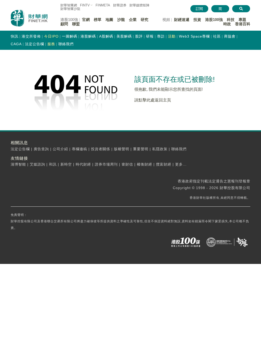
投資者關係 (100, 149)
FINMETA (103, 5)
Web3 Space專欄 (194, 36)
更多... (181, 164)
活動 (172, 36)
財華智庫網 (68, 5)
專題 (242, 19)
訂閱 (199, 9)
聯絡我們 (66, 44)
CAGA (16, 44)
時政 (227, 24)
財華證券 (119, 5)
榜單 (97, 19)
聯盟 (76, 24)
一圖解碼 (69, 36)
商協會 (230, 36)
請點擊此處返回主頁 (152, 100)
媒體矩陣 (139, 5)
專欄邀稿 (79, 149)
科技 (230, 19)
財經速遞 (181, 19)
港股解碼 (88, 36)
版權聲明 (121, 149)
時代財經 (83, 164)
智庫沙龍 (70, 9)
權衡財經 (144, 164)
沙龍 (121, 19)
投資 (197, 19)
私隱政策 (159, 149)
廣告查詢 (41, 149)
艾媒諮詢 (37, 164)
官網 (86, 19)
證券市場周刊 (106, 164)
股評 (139, 36)
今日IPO (51, 36)
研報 (150, 36)
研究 (144, 19)
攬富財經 (163, 164)
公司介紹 (60, 149)
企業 (133, 19)
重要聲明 (140, 149)
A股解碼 (106, 36)
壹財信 (127, 164)
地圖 (109, 19)
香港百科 (242, 24)
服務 (51, 44)
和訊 (53, 164)
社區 (217, 36)
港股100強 (214, 19)
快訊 (14, 36)
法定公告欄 (34, 44)
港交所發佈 (31, 36)
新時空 (66, 164)
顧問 (64, 24)
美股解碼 (124, 36)
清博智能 (18, 164)
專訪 (161, 36)
